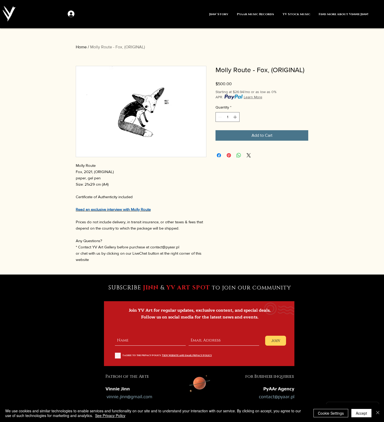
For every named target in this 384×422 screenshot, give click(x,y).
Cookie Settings (331, 413)
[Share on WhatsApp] (239, 155)
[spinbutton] (227, 117)
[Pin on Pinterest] (229, 155)
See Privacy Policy (110, 415)
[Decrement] (219, 117)
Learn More (253, 97)
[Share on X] (249, 155)
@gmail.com (139, 396)
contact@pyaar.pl (276, 396)
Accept (361, 413)
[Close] (378, 413)
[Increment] (235, 117)
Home (81, 47)
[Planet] (199, 382)
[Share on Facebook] (219, 155)
